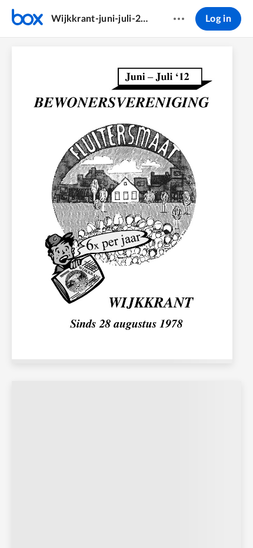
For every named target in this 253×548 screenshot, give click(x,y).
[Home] (27, 19)
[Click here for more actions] (179, 19)
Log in (218, 19)
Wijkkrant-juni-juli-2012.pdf (101, 19)
